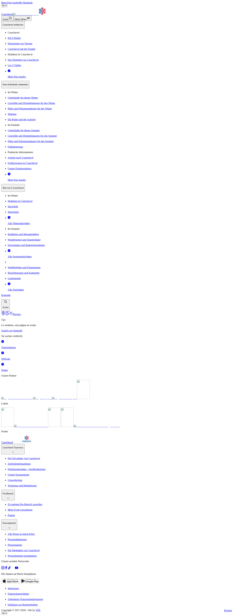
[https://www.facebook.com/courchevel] (6, 568)
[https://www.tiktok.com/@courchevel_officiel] (9, 568)
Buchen (228, 610)
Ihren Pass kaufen (10, 2)
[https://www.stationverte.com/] (54, 426)
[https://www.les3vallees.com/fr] (67, 426)
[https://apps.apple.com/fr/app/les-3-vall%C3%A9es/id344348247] (10, 583)
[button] (5, 305)
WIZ (38, 610)
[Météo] (11, 314)
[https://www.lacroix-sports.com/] (64, 398)
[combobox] (118, 166)
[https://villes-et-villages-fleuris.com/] (97, 426)
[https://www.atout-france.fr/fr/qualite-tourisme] (7, 426)
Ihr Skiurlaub (26, 2)
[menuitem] (13, 25)
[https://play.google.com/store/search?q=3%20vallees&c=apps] (29, 583)
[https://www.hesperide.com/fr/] (42, 398)
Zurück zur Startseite (11, 330)
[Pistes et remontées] (7, 314)
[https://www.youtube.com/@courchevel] (16, 568)
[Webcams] (3, 314)
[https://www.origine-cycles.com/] (83, 398)
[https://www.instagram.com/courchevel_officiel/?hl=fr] (2, 568)
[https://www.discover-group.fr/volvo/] (17, 398)
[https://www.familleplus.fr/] (31, 426)
